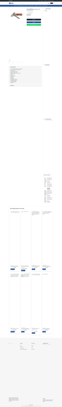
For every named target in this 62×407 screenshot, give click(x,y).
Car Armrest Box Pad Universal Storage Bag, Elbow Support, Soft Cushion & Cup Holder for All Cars (15, 266)
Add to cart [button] (23, 331)
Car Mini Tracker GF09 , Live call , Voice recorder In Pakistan (36, 328)
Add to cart (33, 19)
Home (15, 5)
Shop (17, 5)
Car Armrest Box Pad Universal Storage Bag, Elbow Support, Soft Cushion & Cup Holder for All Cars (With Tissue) (25, 266)
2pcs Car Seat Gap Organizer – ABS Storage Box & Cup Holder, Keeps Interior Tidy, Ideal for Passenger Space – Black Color (25, 328)
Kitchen (26, 5)
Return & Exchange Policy (23, 349)
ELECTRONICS (36, 5)
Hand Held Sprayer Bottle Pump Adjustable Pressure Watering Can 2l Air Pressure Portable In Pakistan (46, 266)
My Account (33, 349)
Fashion (43, 5)
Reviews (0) (12, 85)
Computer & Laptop (30, 5)
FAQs (20, 345)
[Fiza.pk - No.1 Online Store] (11, 3)
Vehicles (40, 5)
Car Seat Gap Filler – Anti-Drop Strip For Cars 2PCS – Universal (15, 328)
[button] (48, 3)
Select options (23, 270)
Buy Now (34, 22)
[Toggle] (10, 67)
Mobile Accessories (21, 5)
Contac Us (21, 346)
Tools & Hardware (31, 8)
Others (46, 5)
